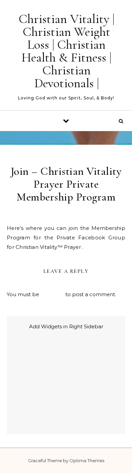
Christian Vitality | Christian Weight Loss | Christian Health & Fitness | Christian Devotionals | (66, 51)
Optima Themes (86, 460)
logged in (52, 294)
